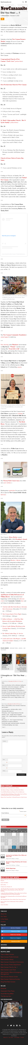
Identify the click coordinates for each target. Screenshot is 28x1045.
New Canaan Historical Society (10, 979)
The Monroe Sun (6, 996)
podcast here (14, 61)
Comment (4, 741)
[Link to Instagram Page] (17, 1024)
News (20, 648)
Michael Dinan (5, 15)
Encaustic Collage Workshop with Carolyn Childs (16, 862)
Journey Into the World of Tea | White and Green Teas (16, 855)
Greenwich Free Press (8, 991)
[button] (23, 2)
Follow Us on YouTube (15, 934)
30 (17, 834)
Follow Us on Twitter (15, 931)
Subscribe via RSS (15, 941)
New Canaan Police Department (11, 964)
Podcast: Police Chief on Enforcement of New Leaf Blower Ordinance (12, 902)
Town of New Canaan (7, 954)
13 (17, 840)
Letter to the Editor (4, 882)
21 (21, 843)
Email (5, 765)
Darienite (3, 988)
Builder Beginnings (11, 868)
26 (14, 847)
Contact (3, 921)
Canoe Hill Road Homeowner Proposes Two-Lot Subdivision (12, 792)
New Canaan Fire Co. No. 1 (9, 967)
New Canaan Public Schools (9, 957)
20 (17, 843)
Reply (3, 699)
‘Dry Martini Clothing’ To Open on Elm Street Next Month (12, 790)
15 (25, 840)
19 (14, 843)
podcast (12, 122)
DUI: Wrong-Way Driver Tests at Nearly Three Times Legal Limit (13, 899)
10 (6, 840)
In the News (4, 919)
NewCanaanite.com (6, 2)
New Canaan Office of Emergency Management (11, 973)
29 (25, 847)
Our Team (4, 916)
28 (10, 834)
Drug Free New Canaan (8, 982)
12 (14, 840)
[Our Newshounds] (11, 1009)
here (16, 122)
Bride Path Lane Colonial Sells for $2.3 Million (10, 787)
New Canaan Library (7, 959)
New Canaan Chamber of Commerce (12, 962)
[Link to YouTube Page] (14, 1024)
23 (2, 847)
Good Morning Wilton (7, 993)
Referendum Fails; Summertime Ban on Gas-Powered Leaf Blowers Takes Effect (13, 897)
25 (10, 847)
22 (25, 843)
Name (5, 760)
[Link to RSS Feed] (20, 1024)
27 (6, 834)
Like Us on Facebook (15, 928)
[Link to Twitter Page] (11, 1024)
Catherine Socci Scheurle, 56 (6, 886)
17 (6, 843)
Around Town (14, 648)
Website (4, 770)
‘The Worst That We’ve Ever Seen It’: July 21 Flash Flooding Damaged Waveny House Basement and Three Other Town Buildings (12, 890)
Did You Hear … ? (4, 884)
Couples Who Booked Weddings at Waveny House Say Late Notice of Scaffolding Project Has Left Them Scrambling (14, 794)
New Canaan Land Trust (8, 970)
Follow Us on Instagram (15, 938)
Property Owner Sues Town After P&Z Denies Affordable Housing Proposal (13, 880)
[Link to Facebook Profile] (8, 1024)
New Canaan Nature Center (9, 976)
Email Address (14, 813)
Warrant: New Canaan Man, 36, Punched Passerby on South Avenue (14, 797)
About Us (3, 914)
